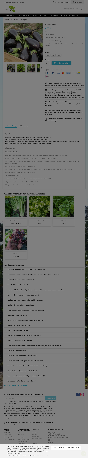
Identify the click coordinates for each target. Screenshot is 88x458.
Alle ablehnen (59, 448)
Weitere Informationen (14, 456)
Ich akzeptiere (73, 448)
